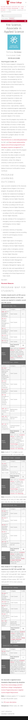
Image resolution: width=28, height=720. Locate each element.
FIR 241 (4, 614)
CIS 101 (4, 463)
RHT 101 (4, 424)
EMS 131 (4, 311)
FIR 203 (4, 593)
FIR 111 (4, 328)
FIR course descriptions (10, 702)
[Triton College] (14, 2)
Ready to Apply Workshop (17, 559)
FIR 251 (4, 532)
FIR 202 (4, 511)
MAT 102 (4, 416)
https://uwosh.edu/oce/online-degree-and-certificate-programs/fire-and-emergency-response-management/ (13, 145)
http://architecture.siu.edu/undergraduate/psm (14, 140)
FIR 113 (4, 340)
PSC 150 (4, 621)
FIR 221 (4, 605)
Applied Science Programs (9, 8)
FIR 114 (4, 381)
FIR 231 (4, 525)
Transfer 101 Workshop (16, 448)
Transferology (14, 444)
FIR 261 (4, 651)
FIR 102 (4, 368)
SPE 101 (4, 541)
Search (12, 18)
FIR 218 (4, 602)
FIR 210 (4, 518)
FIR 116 (4, 395)
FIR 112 (4, 335)
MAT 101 (4, 408)
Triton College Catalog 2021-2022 (12, 6)
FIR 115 (4, 389)
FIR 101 (4, 318)
